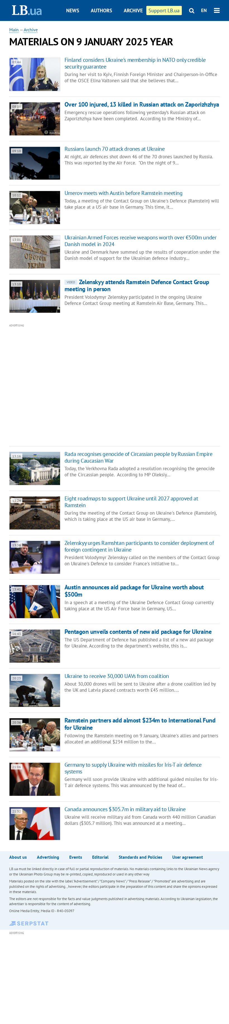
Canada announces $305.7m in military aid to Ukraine (125, 809)
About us (18, 857)
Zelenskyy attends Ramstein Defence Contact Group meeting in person (137, 285)
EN (204, 10)
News (72, 10)
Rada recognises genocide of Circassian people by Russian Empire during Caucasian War (139, 457)
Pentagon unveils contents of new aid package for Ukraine (138, 631)
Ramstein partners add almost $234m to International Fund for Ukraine (140, 723)
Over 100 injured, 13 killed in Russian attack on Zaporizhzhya (142, 104)
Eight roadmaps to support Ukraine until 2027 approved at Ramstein (131, 502)
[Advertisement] (90, 385)
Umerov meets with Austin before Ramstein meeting (124, 193)
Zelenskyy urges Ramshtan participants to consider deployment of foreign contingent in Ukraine (139, 546)
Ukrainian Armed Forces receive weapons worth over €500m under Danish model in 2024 (141, 241)
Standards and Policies (140, 857)
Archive (133, 10)
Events (75, 857)
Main (14, 29)
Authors (101, 10)
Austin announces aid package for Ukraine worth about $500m (134, 590)
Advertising (48, 857)
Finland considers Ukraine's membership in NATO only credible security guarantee (135, 63)
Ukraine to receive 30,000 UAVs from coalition (117, 676)
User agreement (187, 857)
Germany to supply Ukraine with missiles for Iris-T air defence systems (133, 768)
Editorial (100, 857)
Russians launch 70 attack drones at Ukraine (115, 148)
